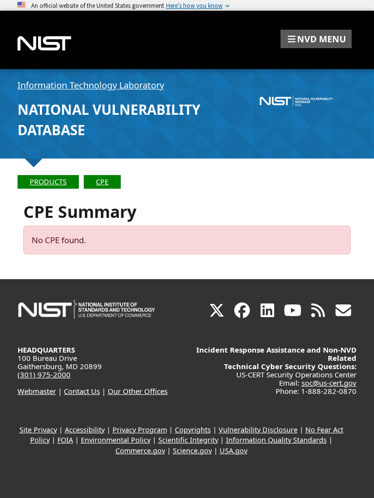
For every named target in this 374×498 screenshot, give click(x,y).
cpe (102, 181)
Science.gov (192, 450)
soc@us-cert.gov (328, 383)
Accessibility (85, 429)
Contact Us (82, 391)
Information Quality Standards (276, 440)
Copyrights (193, 429)
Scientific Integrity (188, 440)
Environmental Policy (115, 440)
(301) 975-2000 (44, 374)
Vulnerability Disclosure (258, 429)
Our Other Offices (138, 391)
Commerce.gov (140, 450)
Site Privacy (38, 429)
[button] (316, 39)
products (48, 181)
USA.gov (233, 450)
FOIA (65, 440)
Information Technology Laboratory (91, 85)
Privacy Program (139, 429)
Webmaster (37, 391)
